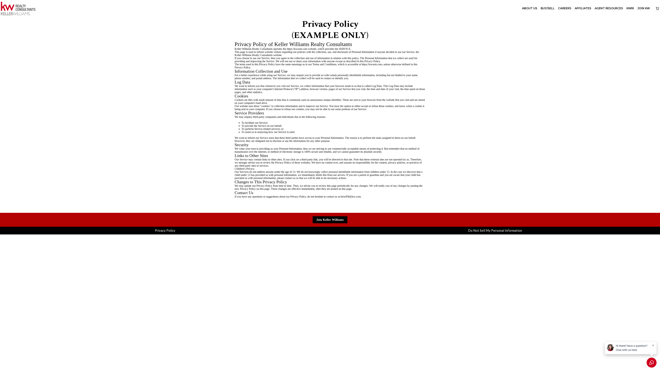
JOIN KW (643, 8)
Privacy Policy (165, 230)
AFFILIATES (583, 8)
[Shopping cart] (657, 8)
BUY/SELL (548, 8)
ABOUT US (529, 8)
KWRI (630, 8)
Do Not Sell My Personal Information (495, 230)
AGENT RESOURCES (609, 8)
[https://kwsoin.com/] (18, 8)
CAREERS (564, 8)
